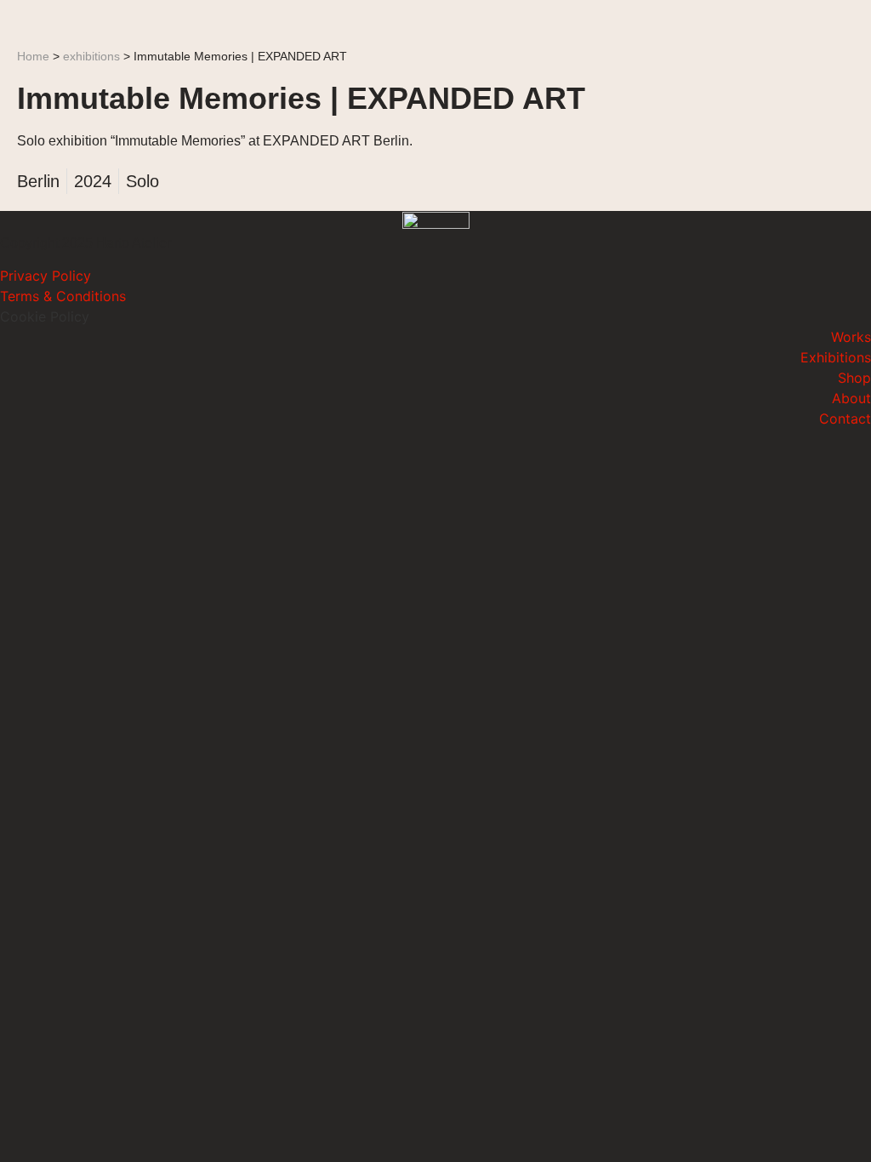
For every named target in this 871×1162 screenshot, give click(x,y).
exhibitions (91, 56)
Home (33, 56)
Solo (142, 181)
